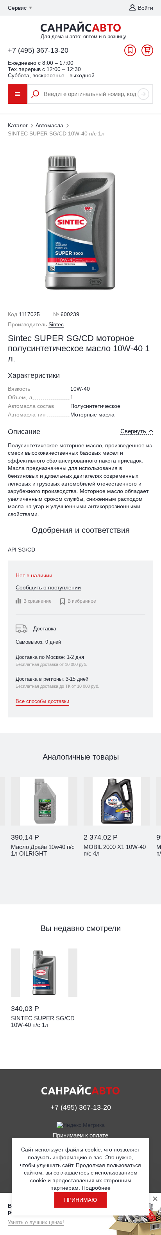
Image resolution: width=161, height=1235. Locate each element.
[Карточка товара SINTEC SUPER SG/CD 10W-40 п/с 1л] (44, 972)
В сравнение (37, 601)
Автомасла (49, 125)
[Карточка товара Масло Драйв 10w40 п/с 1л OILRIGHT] (44, 801)
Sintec (56, 324)
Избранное (130, 52)
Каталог (18, 125)
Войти (145, 8)
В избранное (77, 601)
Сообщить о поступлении (48, 587)
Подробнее (96, 1188)
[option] (44, 825)
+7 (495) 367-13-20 (38, 50)
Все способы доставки (42, 701)
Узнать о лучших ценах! (36, 1222)
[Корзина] (147, 52)
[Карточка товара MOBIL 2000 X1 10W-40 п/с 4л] (117, 801)
